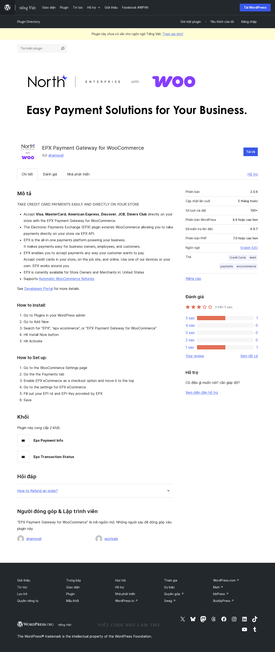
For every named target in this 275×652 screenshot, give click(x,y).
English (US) (249, 247)
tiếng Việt (64, 624)
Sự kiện (169, 587)
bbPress (221, 594)
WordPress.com (226, 580)
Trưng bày (73, 580)
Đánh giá (50, 174)
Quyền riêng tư (27, 601)
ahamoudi (56, 155)
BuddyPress (223, 601)
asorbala (111, 539)
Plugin (70, 594)
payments (226, 266)
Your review (195, 356)
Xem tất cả (249, 356)
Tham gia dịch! (172, 34)
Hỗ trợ (253, 174)
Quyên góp (174, 594)
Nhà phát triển (78, 174)
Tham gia (170, 580)
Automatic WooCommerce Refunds (66, 279)
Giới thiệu (23, 580)
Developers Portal (38, 288)
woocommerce (246, 266)
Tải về (250, 152)
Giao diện (73, 587)
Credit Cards (238, 257)
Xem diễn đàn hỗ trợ (202, 392)
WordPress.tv (126, 601)
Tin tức (22, 587)
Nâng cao (193, 278)
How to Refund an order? (37, 491)
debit (252, 257)
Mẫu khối (72, 601)
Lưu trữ (22, 594)
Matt (218, 587)
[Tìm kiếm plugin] (62, 48)
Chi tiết (27, 174)
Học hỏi (120, 580)
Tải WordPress (255, 7)
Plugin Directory (28, 21)
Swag (170, 601)
